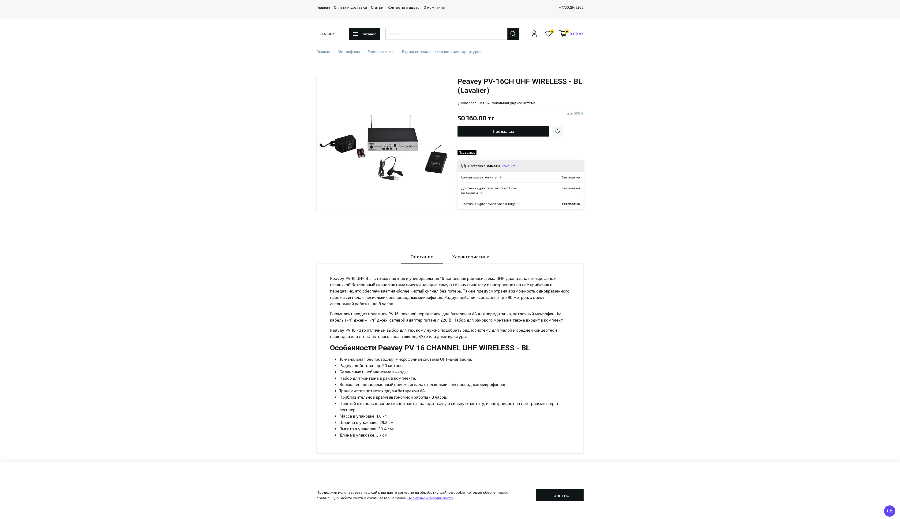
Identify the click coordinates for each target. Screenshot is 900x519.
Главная (323, 7)
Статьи (377, 7)
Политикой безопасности (430, 498)
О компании (434, 7)
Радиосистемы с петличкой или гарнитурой (442, 51)
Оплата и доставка (350, 7)
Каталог (368, 34)
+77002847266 (571, 7)
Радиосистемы (381, 51)
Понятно (559, 495)
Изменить (509, 166)
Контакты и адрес (403, 7)
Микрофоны (349, 51)
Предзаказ (503, 131)
